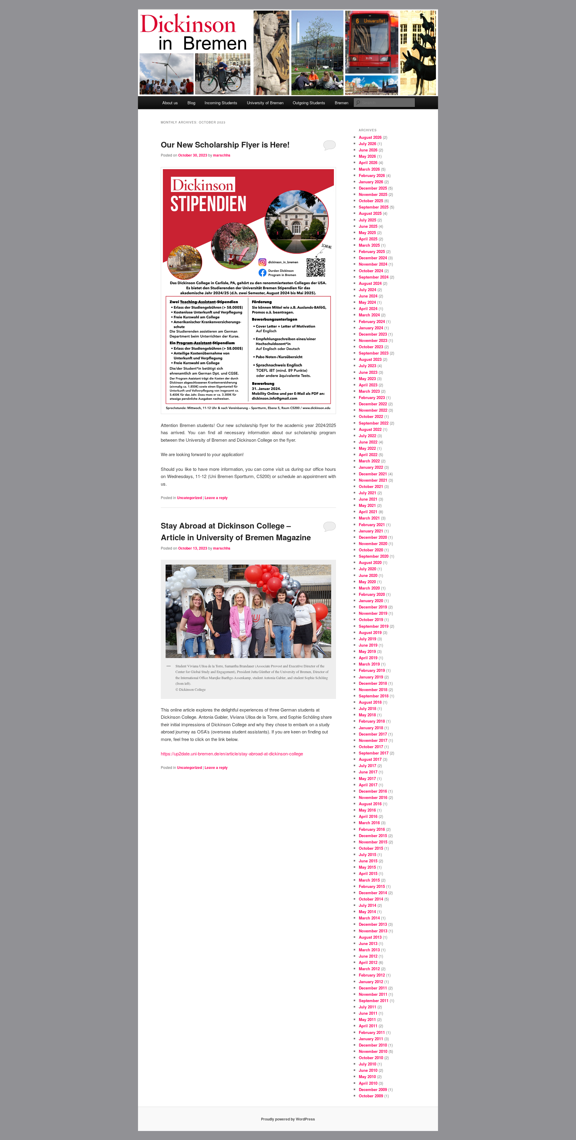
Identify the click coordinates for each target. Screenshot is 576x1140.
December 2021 (373, 474)
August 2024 (370, 283)
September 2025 (373, 207)
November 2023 (373, 340)
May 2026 (367, 156)
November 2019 (373, 613)
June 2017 (368, 772)
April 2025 (368, 239)
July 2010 (367, 1064)
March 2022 (369, 461)
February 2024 (372, 321)
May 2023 (367, 378)
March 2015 (369, 880)
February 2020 (372, 594)
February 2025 (372, 251)
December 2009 (373, 1089)
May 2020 (367, 581)
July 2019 (367, 639)
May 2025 (367, 232)
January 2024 (371, 328)
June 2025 (368, 226)
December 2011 (373, 988)
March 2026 (369, 169)
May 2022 (367, 448)
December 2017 (373, 734)
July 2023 (367, 365)
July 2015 (367, 854)
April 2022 (368, 454)
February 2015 (372, 886)
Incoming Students (221, 102)
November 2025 (373, 194)
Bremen (341, 102)
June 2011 (368, 1013)
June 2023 (368, 372)
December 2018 (373, 683)
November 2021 (373, 480)
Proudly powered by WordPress (288, 1119)
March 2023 (369, 391)
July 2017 (367, 765)
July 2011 (367, 1007)
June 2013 (368, 943)
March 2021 (369, 518)
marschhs (221, 155)
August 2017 (370, 759)
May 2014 (367, 911)
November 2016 (373, 797)
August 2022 (370, 429)
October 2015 (371, 848)
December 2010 (373, 1045)
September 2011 (373, 1000)
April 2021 (368, 511)
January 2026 (371, 181)
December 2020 (373, 537)
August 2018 (370, 702)
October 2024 (371, 270)
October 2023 (371, 346)
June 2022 (368, 442)
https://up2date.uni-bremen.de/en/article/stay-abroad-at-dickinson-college (232, 753)
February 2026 (372, 175)
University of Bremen (265, 102)
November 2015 (373, 842)
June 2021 (368, 499)
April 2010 (368, 1083)
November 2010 (373, 1051)
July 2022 (367, 435)
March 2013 (369, 950)
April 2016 (368, 816)
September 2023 (373, 353)
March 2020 (369, 588)
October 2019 (371, 619)
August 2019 (370, 632)
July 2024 (367, 289)
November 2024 (373, 264)
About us (170, 102)
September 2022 (373, 423)
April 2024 (368, 308)
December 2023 (373, 334)
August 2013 (370, 937)
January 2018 (371, 727)
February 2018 (372, 721)
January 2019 (371, 677)
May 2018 (367, 715)
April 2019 (368, 657)
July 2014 (367, 905)
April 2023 (368, 385)
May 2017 (367, 778)
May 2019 (367, 651)
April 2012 (368, 962)
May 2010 (367, 1076)
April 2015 (368, 873)
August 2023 (370, 359)
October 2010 (371, 1057)
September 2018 (373, 696)
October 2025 (371, 200)
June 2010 (368, 1070)
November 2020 (373, 543)
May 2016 (367, 810)
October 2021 (371, 486)
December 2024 (373, 258)
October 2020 (371, 550)
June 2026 (368, 150)
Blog (191, 102)
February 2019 (372, 670)
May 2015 (367, 867)
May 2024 (367, 302)
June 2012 (368, 956)
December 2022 (373, 404)
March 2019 (369, 664)
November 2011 (373, 994)
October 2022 (371, 416)
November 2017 (373, 740)
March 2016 (369, 822)
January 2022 (371, 467)
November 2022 (373, 410)
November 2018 (373, 689)
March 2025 (369, 245)
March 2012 (369, 968)
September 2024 (373, 277)
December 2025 (373, 188)
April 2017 (368, 785)
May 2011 (367, 1019)
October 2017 (371, 746)
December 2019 (373, 607)
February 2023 (372, 397)
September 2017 (373, 753)
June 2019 (368, 645)
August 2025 (370, 213)
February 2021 (372, 524)
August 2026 (370, 137)
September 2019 (373, 626)
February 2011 (372, 1032)
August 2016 (370, 803)
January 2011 (371, 1038)
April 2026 (368, 162)
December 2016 (373, 791)
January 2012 (371, 981)
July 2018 (367, 708)
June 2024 (368, 296)
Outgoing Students (309, 102)
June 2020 (368, 575)
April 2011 (368, 1026)
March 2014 (369, 918)
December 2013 (373, 924)
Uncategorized (189, 497)
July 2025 (367, 220)
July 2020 (367, 569)
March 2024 (369, 315)
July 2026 (367, 143)
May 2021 (367, 505)
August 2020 (370, 562)
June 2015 (368, 861)
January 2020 (371, 600)
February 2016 (372, 829)
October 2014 (371, 899)
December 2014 (373, 892)
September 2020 (373, 556)
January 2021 (371, 531)
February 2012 (372, 975)
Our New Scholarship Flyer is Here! (225, 144)
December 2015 (373, 835)
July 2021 (367, 492)
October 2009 (371, 1096)
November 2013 (373, 931)
